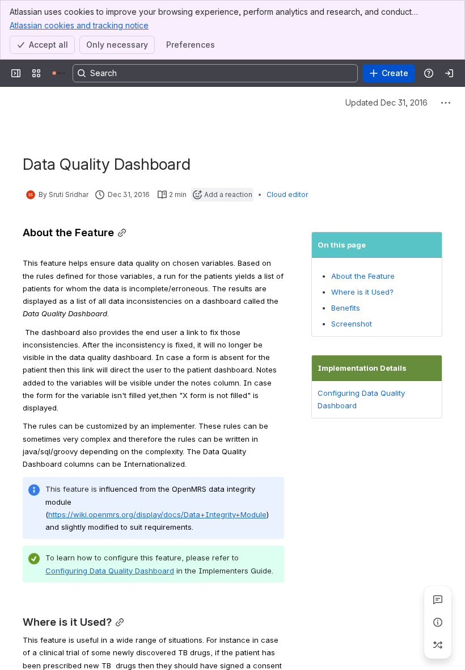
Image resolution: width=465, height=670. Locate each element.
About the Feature (363, 275)
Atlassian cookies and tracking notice (79, 25)
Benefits (345, 307)
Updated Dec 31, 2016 (386, 102)
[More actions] (446, 103)
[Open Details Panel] (438, 622)
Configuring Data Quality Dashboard (109, 570)
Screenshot (351, 323)
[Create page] (438, 645)
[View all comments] (438, 600)
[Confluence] (59, 73)
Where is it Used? (362, 291)
